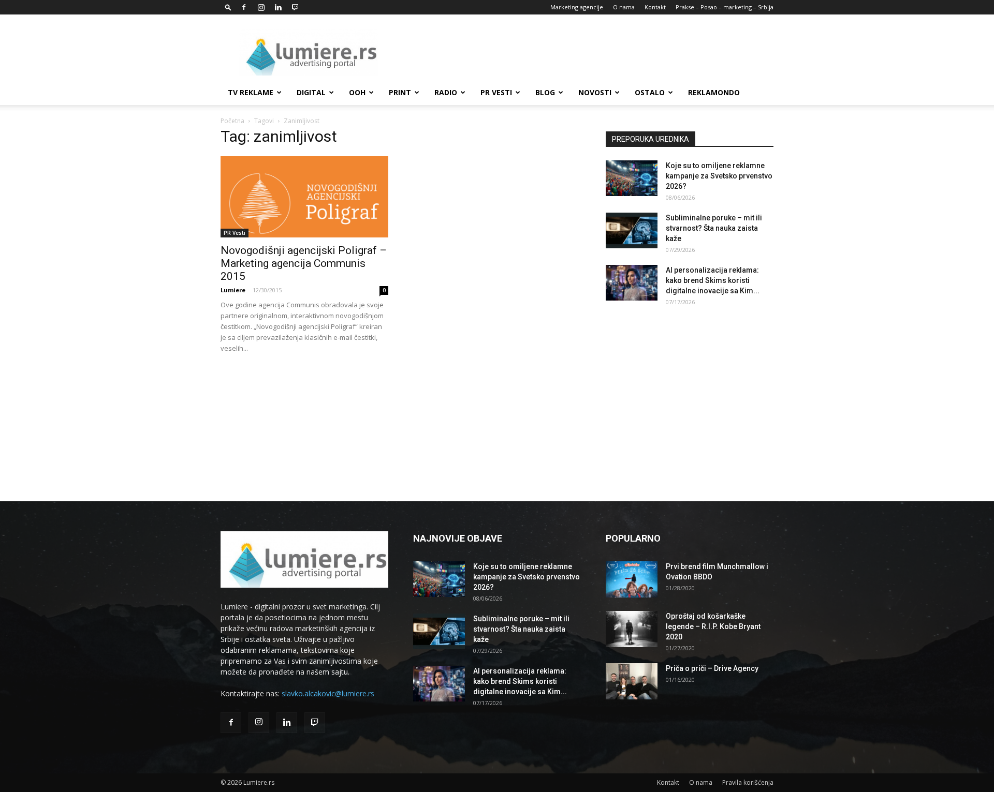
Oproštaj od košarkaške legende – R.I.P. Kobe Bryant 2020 (713, 626)
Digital (311, 92)
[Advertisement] (585, 52)
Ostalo (650, 92)
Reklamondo (714, 92)
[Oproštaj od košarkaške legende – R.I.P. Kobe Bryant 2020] (631, 629)
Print (400, 92)
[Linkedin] (278, 7)
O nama (624, 7)
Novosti (594, 92)
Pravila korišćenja (747, 782)
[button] (228, 7)
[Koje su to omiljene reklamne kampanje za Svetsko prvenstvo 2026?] (631, 178)
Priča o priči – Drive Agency (712, 668)
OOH (357, 92)
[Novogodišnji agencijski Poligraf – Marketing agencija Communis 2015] (304, 196)
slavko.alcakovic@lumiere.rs (328, 693)
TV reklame (250, 92)
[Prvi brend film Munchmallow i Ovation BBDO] (631, 579)
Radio (445, 92)
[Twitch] (295, 7)
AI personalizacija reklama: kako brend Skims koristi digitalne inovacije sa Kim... (712, 280)
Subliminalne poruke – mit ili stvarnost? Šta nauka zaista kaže (714, 228)
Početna (232, 120)
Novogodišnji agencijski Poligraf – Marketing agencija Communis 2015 (304, 263)
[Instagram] (261, 7)
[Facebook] (244, 7)
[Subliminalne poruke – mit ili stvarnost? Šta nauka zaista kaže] (631, 230)
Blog (545, 92)
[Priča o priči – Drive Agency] (631, 681)
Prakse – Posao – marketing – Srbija (724, 7)
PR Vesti (496, 92)
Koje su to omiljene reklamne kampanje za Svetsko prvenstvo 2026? (719, 175)
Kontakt (655, 7)
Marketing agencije (576, 7)
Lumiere (233, 290)
